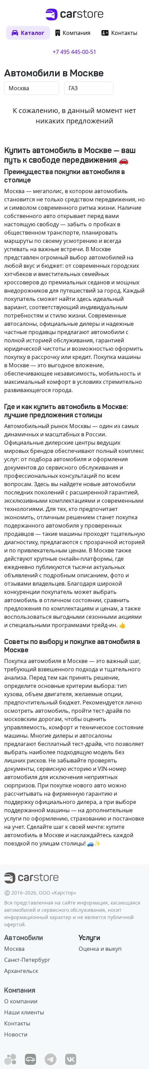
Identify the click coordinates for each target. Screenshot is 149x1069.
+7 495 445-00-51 (74, 52)
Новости (15, 1034)
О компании (20, 1001)
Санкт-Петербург (27, 960)
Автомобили (23, 938)
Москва (14, 949)
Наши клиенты (24, 1012)
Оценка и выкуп (100, 949)
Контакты (17, 1023)
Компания (19, 990)
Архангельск (21, 971)
